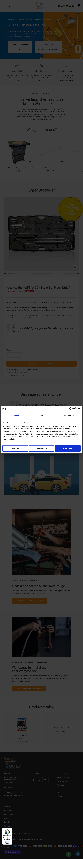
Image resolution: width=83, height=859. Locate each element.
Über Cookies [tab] (68, 415)
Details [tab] (41, 415)
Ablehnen (15, 448)
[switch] (7, 842)
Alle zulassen (68, 448)
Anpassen (40, 448)
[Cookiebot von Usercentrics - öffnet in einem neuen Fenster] (71, 409)
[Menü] (11, 829)
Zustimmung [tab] (14, 415)
